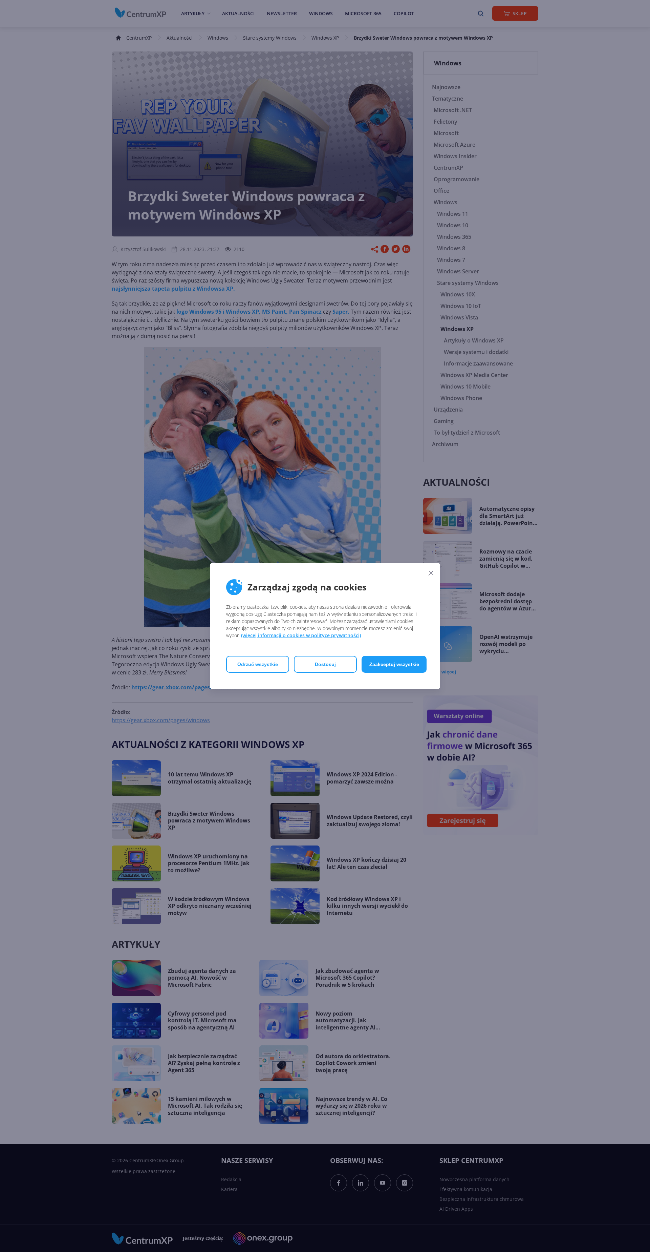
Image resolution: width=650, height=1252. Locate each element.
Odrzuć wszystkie (257, 664)
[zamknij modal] (431, 573)
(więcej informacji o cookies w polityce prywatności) (301, 635)
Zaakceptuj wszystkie (394, 664)
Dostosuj (325, 664)
